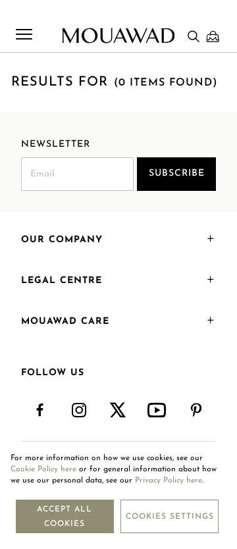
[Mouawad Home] (118, 35)
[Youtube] (157, 411)
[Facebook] (40, 411)
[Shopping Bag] (212, 36)
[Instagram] (79, 411)
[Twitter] (118, 411)
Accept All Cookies (64, 517)
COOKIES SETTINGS (170, 517)
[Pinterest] (196, 411)
